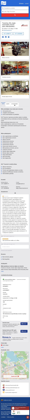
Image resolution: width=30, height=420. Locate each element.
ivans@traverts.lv (20, 183)
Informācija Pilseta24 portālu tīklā (11, 385)
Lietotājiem (3, 417)
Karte (21, 3)
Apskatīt (24, 323)
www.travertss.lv (8, 30)
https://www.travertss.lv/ (22, 188)
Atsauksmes (14, 104)
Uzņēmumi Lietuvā (7, 400)
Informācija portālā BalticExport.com (12, 387)
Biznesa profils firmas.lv (10, 390)
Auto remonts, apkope (8, 257)
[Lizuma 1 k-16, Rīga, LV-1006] (15, 365)
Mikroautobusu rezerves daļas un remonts (12, 266)
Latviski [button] (26, 3)
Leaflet (27, 378)
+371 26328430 (18, 33)
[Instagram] (8, 37)
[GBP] (5, 37)
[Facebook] (3, 37)
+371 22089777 (7, 33)
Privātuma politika (10, 417)
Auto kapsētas (6, 259)
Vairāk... (2, 271)
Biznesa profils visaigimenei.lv (11, 392)
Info (3, 103)
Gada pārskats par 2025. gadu (9, 330)
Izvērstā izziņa (6, 322)
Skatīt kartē (14, 376)
